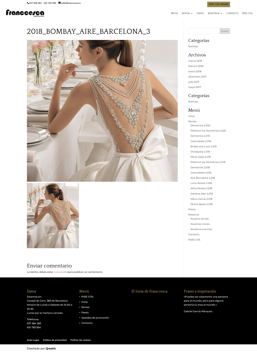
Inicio (174, 13)
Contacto (232, 13)
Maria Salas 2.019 (201, 156)
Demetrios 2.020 (200, 125)
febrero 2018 (195, 66)
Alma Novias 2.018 (201, 188)
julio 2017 (193, 81)
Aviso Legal (33, 340)
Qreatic (51, 348)
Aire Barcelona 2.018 (203, 177)
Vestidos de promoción (95, 317)
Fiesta (200, 13)
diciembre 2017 (197, 76)
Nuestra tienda (200, 218)
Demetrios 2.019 (200, 135)
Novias (186, 13)
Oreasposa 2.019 (200, 151)
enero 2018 (194, 71)
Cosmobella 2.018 (201, 172)
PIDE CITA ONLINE (219, 4)
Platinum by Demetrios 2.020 (208, 130)
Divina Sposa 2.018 (202, 204)
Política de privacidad (55, 340)
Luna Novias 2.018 (201, 183)
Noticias (193, 46)
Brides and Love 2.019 (204, 146)
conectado (60, 272)
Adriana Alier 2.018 (202, 193)
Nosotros (214, 13)
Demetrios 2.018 (200, 167)
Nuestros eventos (201, 229)
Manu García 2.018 (201, 199)
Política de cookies (80, 340)
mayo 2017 (194, 87)
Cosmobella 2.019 (201, 141)
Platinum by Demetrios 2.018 (208, 162)
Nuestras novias (200, 224)
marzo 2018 (195, 60)
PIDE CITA (247, 13)
